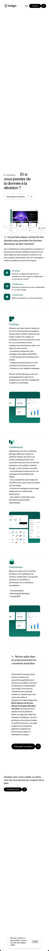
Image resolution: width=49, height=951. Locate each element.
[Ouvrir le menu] (26, 6)
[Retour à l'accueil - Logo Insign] (11, 5)
